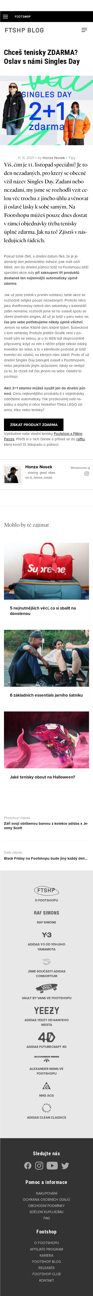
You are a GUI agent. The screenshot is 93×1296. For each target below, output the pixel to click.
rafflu (80, 439)
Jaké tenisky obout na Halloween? (42, 777)
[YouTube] (52, 1168)
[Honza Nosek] (13, 474)
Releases (46, 1268)
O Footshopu (46, 1243)
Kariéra (46, 1255)
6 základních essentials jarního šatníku (46, 695)
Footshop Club (46, 1274)
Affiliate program (46, 1249)
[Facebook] (28, 1168)
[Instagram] (87, 473)
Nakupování (46, 1193)
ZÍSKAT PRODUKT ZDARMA (34, 425)
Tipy (71, 158)
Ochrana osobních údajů (46, 1200)
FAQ (46, 1218)
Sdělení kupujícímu (46, 1212)
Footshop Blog (46, 1262)
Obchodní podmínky (46, 1206)
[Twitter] (65, 1168)
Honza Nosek (54, 158)
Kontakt (46, 1280)
